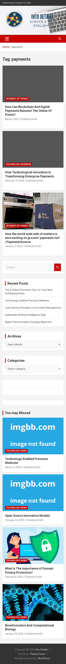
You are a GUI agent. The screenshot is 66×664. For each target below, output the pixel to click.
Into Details (41, 649)
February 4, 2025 (14, 576)
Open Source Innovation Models (27, 515)
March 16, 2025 (13, 467)
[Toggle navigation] (7, 39)
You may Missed (17, 413)
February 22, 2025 (14, 520)
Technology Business (18, 164)
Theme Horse (37, 654)
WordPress (44, 658)
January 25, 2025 (14, 633)
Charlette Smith (28, 119)
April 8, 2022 (11, 119)
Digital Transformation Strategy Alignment (28, 322)
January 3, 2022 (13, 246)
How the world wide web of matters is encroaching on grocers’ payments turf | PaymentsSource (32, 238)
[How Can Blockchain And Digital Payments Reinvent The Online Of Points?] (33, 83)
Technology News (16, 451)
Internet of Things (17, 99)
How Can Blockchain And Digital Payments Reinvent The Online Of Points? (28, 111)
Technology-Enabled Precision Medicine (27, 300)
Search (57, 267)
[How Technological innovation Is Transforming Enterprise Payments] (33, 149)
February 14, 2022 (14, 180)
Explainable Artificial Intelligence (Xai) (25, 314)
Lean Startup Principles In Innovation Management (33, 307)
